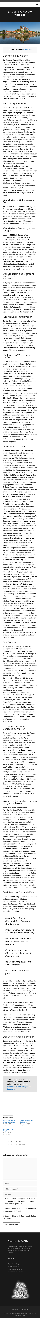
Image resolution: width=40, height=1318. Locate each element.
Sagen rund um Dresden (15, 1142)
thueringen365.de (13, 1266)
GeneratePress (20, 1315)
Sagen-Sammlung (13, 1264)
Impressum (15, 1309)
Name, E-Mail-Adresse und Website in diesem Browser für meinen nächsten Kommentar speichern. (20, 1201)
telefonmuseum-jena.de (15, 1272)
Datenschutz (24, 1309)
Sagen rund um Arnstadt (15, 1145)
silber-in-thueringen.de (15, 1269)
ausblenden (27, 49)
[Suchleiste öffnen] (37, 4)
